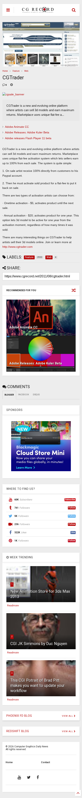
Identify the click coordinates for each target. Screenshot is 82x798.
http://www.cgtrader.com (17, 246)
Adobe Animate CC (17, 126)
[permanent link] (11, 85)
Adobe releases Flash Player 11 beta (28, 138)
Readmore (13, 605)
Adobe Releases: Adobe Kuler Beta (27, 132)
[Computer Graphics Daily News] (37, 11)
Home (5, 71)
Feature (16, 71)
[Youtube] (19, 777)
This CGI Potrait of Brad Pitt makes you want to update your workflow (37, 685)
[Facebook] (38, 777)
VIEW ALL (68, 716)
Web (26, 71)
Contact (45, 762)
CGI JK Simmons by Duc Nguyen (38, 643)
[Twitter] (29, 777)
